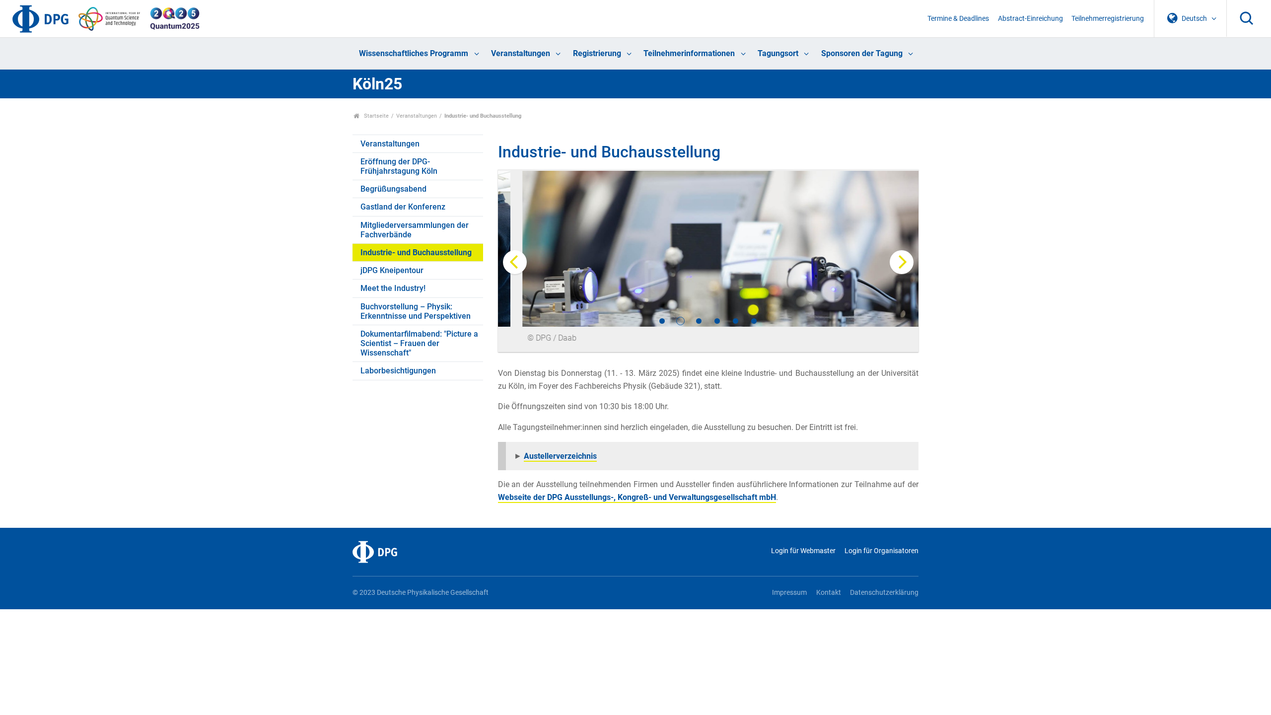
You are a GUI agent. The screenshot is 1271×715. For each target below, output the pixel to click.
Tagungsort (778, 53)
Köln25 (377, 83)
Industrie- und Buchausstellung (416, 252)
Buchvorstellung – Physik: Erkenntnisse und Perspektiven (415, 311)
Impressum (789, 592)
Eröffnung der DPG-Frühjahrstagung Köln (398, 166)
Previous (515, 262)
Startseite (375, 116)
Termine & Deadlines (958, 18)
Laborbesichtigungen (398, 370)
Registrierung (597, 53)
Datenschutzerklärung (884, 592)
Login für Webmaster (803, 551)
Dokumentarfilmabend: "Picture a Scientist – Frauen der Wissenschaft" (419, 343)
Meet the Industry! (392, 288)
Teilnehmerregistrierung (1107, 18)
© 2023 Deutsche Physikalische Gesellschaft (421, 592)
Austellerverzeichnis (560, 456)
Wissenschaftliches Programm (413, 53)
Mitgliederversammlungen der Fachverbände (414, 229)
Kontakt (828, 592)
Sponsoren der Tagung (862, 53)
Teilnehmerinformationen (689, 53)
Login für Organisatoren (881, 551)
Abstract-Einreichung (1030, 18)
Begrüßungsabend (393, 189)
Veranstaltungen (520, 53)
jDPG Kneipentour (392, 270)
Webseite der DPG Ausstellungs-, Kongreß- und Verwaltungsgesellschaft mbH (637, 497)
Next (902, 262)
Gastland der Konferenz (402, 207)
